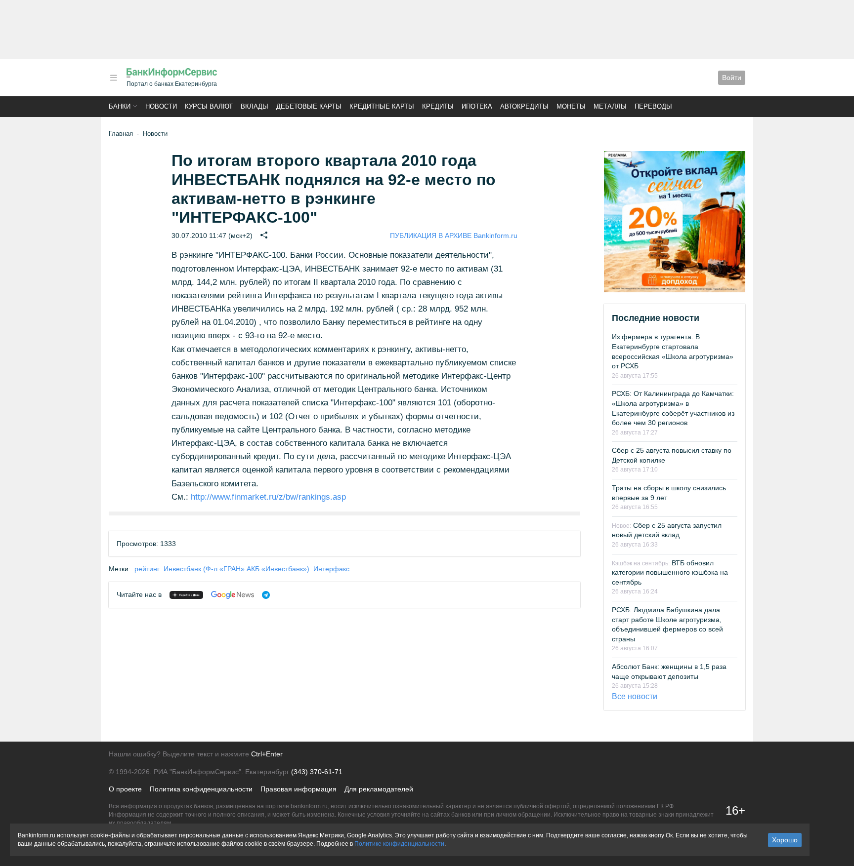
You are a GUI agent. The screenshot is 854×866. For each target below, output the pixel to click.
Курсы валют (209, 106)
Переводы (653, 106)
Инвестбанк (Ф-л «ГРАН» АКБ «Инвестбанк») (236, 569)
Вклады (254, 106)
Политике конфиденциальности (399, 843)
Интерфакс (331, 569)
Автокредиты (524, 106)
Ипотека (477, 106)
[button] (114, 78)
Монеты (571, 106)
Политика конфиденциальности (201, 789)
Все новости (634, 696)
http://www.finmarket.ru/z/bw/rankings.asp (268, 497)
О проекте (125, 789)
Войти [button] (731, 77)
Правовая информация (298, 789)
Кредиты (438, 106)
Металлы (610, 106)
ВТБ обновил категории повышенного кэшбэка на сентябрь (670, 572)
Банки (119, 106)
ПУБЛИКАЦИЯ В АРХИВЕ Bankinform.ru (453, 235)
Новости (161, 106)
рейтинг (147, 569)
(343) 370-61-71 (316, 772)
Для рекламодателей (378, 789)
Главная (121, 133)
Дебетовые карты (309, 106)
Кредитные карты (381, 106)
